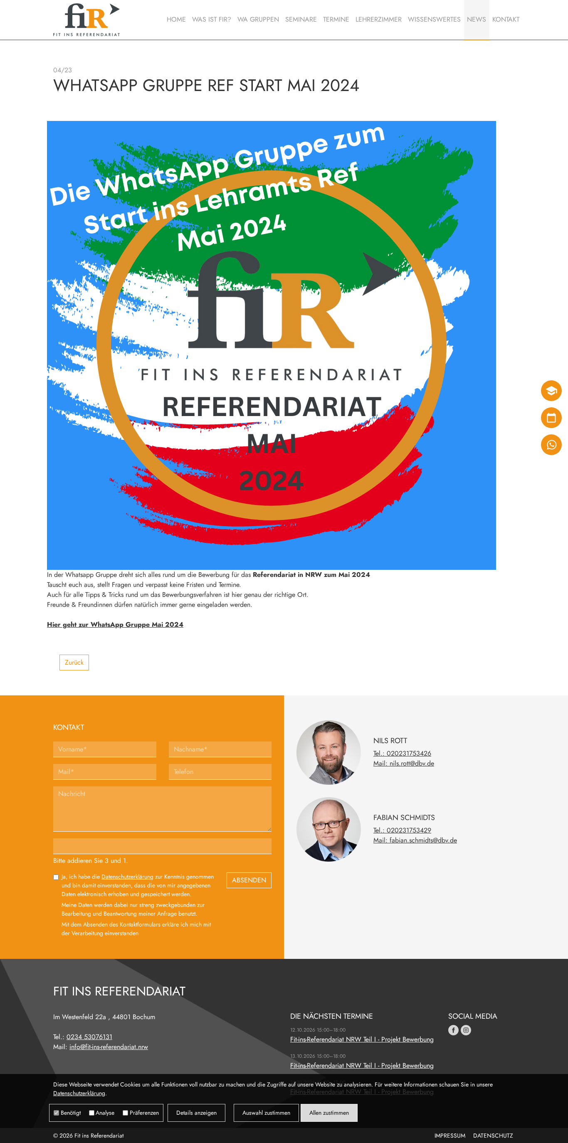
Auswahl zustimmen (266, 1113)
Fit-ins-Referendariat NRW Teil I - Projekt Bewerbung (362, 1039)
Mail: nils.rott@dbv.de (403, 763)
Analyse (105, 1113)
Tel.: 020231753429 (402, 830)
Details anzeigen (196, 1113)
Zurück (74, 662)
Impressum (450, 1135)
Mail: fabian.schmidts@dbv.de (415, 840)
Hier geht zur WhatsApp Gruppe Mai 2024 (115, 624)
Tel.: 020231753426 (402, 753)
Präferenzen (144, 1113)
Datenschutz (493, 1135)
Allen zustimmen (329, 1113)
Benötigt (71, 1113)
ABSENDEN (249, 880)
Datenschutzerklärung (127, 876)
